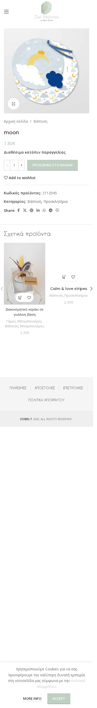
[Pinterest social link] (31, 210)
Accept (59, 698)
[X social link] (24, 210)
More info (32, 698)
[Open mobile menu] (6, 11)
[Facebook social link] (18, 210)
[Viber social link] (57, 210)
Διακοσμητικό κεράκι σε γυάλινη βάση (24, 312)
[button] (20, 297)
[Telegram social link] (50, 210)
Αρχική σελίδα (16, 121)
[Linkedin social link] (38, 210)
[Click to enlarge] (13, 104)
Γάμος (11, 321)
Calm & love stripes (68, 288)
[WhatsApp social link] (44, 210)
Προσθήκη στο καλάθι (52, 165)
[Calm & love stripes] (68, 263)
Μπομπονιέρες (30, 321)
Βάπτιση (40, 121)
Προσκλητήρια (55, 201)
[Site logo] (46, 11)
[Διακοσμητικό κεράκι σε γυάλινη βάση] (24, 274)
